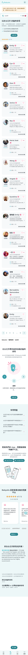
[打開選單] (24, 2)
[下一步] (24, 333)
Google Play (20, 460)
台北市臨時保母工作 (18, 577)
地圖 (15, 647)
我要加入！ (14, 534)
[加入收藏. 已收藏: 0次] (23, 103)
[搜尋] (3, 16)
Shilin (3, 583)
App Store (9, 460)
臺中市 (7, 588)
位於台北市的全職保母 (19, 575)
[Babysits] (6, 2)
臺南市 (11, 588)
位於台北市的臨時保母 (7, 575)
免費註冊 (14, 35)
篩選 (24, 15)
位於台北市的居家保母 (7, 577)
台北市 (3, 588)
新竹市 (16, 588)
